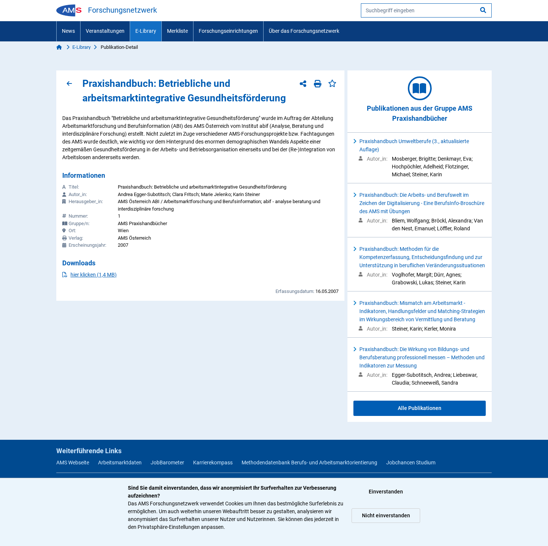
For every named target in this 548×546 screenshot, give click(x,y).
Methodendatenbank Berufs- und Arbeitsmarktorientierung (309, 462)
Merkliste (177, 31)
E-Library (145, 31)
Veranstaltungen (105, 31)
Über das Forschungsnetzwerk (304, 31)
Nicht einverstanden (386, 515)
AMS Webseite (72, 462)
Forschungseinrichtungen (228, 31)
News (68, 31)
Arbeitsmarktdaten (120, 462)
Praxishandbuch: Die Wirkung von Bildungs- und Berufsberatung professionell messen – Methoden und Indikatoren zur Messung (422, 357)
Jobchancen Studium (410, 462)
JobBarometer (167, 462)
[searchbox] (426, 10)
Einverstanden (386, 492)
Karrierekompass (213, 462)
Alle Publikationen (419, 408)
